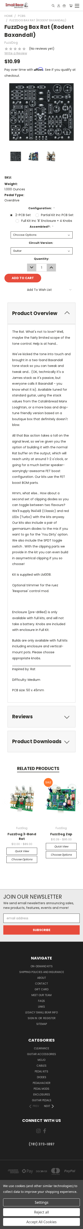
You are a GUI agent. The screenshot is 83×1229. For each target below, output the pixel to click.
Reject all (41, 1212)
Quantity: (41, 259)
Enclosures (41, 1094)
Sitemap (41, 1024)
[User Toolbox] (58, 6)
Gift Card (41, 989)
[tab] (41, 313)
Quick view (22, 851)
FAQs (41, 1001)
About (41, 978)
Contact (41, 983)
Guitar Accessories (41, 1054)
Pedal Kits (41, 1071)
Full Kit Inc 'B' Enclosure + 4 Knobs (46, 221)
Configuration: (41, 208)
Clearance (41, 1048)
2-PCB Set (23, 215)
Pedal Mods (41, 1089)
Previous (5, 802)
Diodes (41, 1077)
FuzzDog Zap (61, 834)
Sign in (33, 1018)
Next (78, 802)
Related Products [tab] (38, 769)
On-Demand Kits (42, 966)
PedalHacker (41, 1083)
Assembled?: (42, 227)
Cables (41, 1065)
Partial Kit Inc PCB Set (57, 215)
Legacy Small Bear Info (41, 1012)
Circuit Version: (41, 243)
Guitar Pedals (41, 1100)
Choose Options (21, 859)
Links (41, 1006)
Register (49, 1018)
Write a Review (15, 53)
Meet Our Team (41, 995)
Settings (41, 1202)
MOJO (41, 1060)
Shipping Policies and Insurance (41, 972)
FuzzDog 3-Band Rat (22, 836)
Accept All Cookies (41, 1221)
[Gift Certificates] (64, 6)
